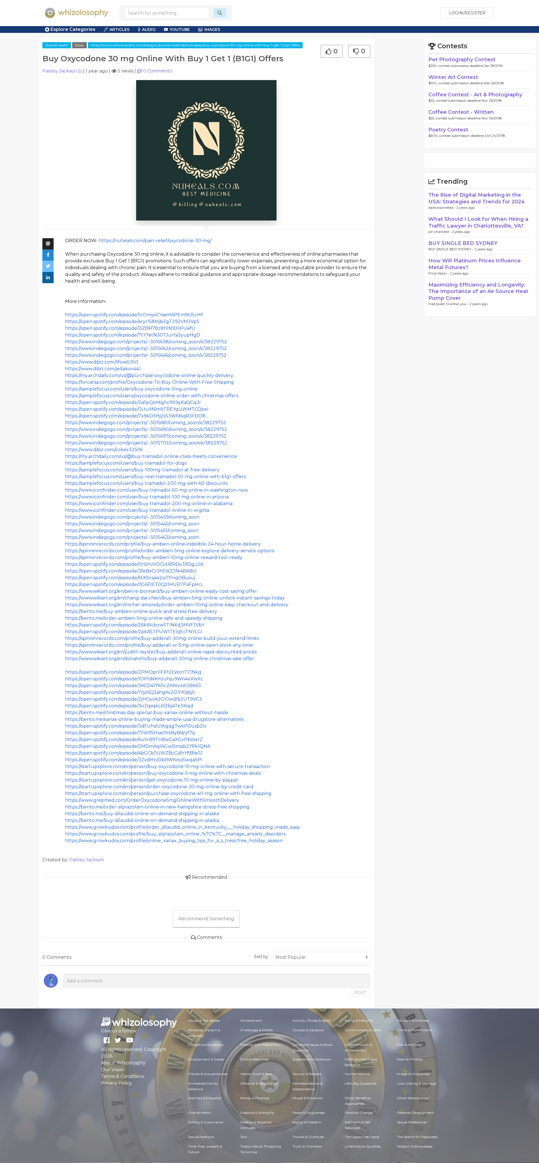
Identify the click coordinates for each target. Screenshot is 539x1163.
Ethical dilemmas (254, 1059)
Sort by (261, 956)
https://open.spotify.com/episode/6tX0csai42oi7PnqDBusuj (130, 577)
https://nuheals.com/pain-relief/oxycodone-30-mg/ (155, 240)
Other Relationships (413, 1098)
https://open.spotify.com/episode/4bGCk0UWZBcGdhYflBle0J (134, 753)
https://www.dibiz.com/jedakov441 (103, 368)
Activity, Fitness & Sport (312, 1020)
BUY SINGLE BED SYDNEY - (451, 249)
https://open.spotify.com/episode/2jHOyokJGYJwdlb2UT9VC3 (133, 699)
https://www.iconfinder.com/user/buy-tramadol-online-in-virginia (137, 510)
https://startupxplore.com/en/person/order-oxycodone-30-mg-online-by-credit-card (159, 786)
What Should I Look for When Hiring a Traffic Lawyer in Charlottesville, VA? (478, 222)
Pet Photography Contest (461, 59)
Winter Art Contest (453, 77)
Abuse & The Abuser (204, 1020)
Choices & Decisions (308, 1030)
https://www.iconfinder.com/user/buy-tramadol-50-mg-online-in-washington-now (156, 490)
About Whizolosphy (123, 1063)
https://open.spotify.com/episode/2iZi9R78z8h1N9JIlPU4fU (130, 328)
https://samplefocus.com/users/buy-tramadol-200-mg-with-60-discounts (146, 483)
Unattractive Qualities (362, 1146)
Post (360, 992)
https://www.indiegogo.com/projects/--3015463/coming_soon (132, 537)
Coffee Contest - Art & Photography (475, 95)
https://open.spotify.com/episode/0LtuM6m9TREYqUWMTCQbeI (137, 409)
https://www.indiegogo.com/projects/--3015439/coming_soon (132, 517)
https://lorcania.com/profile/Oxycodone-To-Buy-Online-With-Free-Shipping (149, 382)
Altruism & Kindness (413, 1020)
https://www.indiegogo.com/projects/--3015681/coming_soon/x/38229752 (145, 422)
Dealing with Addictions (259, 1044)
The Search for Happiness (417, 1137)
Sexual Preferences (412, 1122)
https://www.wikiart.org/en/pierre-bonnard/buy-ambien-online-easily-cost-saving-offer (161, 591)
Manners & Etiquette (204, 1098)
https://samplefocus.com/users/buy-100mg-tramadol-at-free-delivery (142, 470)
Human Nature (357, 1074)
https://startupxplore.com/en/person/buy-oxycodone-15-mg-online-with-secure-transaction (167, 766)
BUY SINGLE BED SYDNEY (462, 243)
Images (212, 29)
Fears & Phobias (409, 1059)
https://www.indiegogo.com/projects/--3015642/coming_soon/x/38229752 (146, 348)
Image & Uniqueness (413, 1074)
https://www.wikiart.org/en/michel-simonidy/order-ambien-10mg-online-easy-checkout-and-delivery (176, 604)
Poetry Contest (448, 130)
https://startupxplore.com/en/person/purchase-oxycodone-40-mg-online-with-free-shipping (168, 793)
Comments (157, 71)
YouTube (180, 29)
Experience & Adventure (312, 1059)
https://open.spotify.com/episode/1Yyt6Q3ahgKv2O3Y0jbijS (130, 692)
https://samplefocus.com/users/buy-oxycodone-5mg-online (131, 389)
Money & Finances (254, 1098)
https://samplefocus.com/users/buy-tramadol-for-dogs (125, 463)
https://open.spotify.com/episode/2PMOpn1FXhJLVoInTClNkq (133, 672)
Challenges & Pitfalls (256, 1030)
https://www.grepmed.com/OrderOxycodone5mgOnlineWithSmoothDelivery (152, 800)
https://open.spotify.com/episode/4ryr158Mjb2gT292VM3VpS (132, 321)
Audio (149, 29)
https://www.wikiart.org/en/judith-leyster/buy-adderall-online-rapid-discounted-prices (161, 652)
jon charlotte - (440, 232)
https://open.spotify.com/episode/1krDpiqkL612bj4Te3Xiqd (129, 705)
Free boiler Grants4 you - (448, 304)
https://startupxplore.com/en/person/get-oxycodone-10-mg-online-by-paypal (151, 780)
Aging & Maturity (359, 1020)
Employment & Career (206, 1059)
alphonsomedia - (442, 207)
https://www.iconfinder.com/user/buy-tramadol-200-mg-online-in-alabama (148, 503)
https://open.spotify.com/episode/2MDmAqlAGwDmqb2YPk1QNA (137, 746)
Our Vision (112, 1069)
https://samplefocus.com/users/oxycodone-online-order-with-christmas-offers (151, 395)
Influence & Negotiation (259, 1083)
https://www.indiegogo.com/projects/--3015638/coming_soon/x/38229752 (146, 341)
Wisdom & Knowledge (414, 1146)
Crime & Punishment (414, 1030)
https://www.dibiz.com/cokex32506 (104, 449)
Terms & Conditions (122, 1076)
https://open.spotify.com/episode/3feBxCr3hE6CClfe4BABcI (131, 571)
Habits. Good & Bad (255, 1074)
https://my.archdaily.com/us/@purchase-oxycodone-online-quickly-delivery (149, 375)
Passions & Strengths (257, 1112)
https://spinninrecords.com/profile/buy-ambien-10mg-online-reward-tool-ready (153, 557)
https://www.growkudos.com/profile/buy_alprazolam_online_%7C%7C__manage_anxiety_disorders (175, 834)
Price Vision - (439, 273)
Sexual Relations (201, 1137)
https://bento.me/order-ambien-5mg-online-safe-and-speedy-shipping (143, 618)
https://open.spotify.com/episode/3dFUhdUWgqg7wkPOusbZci (135, 726)
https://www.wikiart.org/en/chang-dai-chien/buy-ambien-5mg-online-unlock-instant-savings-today (175, 598)
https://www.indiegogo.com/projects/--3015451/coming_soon (131, 530)
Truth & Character (307, 1146)
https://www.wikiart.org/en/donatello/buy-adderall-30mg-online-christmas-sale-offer (159, 658)
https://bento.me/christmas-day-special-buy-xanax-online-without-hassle (146, 712)
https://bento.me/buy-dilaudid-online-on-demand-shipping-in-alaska (142, 813)
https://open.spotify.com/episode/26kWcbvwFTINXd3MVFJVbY (134, 625)
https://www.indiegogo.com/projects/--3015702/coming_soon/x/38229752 (146, 443)
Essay (79, 45)
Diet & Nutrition (409, 1044)
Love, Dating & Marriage (416, 1083)
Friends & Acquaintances (207, 1074)
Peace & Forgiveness (309, 1112)
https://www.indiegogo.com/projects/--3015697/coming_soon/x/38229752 (146, 436)
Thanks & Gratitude (308, 1137)
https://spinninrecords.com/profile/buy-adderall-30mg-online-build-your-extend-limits (162, 638)
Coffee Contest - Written (461, 112)
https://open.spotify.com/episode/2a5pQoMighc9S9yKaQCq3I (133, 402)
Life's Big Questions (360, 1083)
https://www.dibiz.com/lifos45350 (101, 362)
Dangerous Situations (205, 1044)
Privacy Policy (116, 1083)
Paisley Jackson (59, 71)
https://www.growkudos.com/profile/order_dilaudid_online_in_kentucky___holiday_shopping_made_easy (182, 827)
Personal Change (359, 1112)
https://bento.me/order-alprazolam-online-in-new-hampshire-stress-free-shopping (157, 807)
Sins (243, 1137)
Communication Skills (363, 1030)
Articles (119, 29)
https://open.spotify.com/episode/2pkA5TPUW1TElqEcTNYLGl (133, 631)
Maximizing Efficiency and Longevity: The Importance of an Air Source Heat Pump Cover (478, 291)
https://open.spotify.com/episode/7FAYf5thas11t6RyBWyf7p (130, 732)
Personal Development (415, 1112)
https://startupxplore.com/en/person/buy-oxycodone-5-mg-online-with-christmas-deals (163, 773)
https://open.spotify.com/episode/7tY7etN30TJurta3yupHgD (132, 335)
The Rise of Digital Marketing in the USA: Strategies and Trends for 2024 (476, 198)
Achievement (251, 1020)
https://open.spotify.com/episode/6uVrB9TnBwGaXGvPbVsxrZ (134, 739)
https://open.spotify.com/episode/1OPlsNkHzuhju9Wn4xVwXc (134, 679)
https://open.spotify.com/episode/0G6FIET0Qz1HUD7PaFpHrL (134, 584)
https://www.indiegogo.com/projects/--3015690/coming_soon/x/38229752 (146, 429)
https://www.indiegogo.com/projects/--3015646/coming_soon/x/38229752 (146, 355)
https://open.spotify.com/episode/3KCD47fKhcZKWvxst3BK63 (133, 685)
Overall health (56, 45)
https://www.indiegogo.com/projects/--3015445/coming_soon (132, 523)
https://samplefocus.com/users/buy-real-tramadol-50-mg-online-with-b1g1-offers (155, 476)
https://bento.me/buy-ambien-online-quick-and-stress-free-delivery (141, 611)
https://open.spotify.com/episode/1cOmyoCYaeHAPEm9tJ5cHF (134, 314)
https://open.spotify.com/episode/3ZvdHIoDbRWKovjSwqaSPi (133, 759)
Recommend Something (206, 918)
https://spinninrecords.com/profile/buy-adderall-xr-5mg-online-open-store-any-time (159, 645)
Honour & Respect (307, 1074)
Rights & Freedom (307, 1122)
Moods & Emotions (308, 1098)
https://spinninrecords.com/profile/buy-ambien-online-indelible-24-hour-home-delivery (163, 544)
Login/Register (467, 12)
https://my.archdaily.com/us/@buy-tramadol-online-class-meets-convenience (151, 456)
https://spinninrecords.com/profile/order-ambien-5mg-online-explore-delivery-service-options (169, 550)
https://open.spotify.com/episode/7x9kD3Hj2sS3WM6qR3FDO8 (135, 416)
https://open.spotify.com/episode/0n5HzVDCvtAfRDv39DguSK (134, 564)
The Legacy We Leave (362, 1137)
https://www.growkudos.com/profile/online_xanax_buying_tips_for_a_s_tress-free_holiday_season (174, 840)
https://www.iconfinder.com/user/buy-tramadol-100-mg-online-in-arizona (147, 496)
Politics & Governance (205, 1122)
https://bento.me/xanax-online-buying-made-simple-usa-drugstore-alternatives (154, 719)
